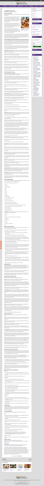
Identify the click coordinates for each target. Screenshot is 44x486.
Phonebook (31, 0)
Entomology (31, 6)
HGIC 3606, (25, 408)
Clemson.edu (1, 0)
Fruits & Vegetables (13, 6)
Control (34, 62)
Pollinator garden (36, 79)
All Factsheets (34, 11)
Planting (34, 78)
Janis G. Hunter (6, 440)
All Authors (34, 13)
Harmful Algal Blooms (36, 68)
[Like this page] (1, 248)
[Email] (1, 246)
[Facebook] (1, 241)
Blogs (36, 61)
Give (40, 6)
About (37, 6)
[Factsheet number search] (35, 21)
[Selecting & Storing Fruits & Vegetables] (27, 466)
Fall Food (37, 65)
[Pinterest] (1, 245)
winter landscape (35, 95)
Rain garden (35, 82)
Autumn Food (35, 58)
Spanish (34, 85)
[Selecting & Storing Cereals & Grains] (20, 466)
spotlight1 (37, 85)
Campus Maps (27, 0)
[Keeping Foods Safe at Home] (13, 466)
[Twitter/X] (1, 243)
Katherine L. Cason (6, 441)
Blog (34, 61)
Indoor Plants (21, 6)
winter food (35, 92)
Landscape (5, 6)
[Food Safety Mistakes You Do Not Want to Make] (6, 466)
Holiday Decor (38, 69)
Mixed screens (35, 75)
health (34, 69)
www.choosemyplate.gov (8, 70)
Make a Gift (37, 0)
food (40, 65)
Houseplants (35, 72)
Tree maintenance (35, 89)
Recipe (38, 82)
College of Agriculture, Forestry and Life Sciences (9, 0)
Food (26, 6)
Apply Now (34, 0)
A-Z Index (21, 0)
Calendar (24, 0)
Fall (34, 65)
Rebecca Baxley (6, 444)
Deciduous (38, 62)
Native (39, 75)
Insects (39, 72)
